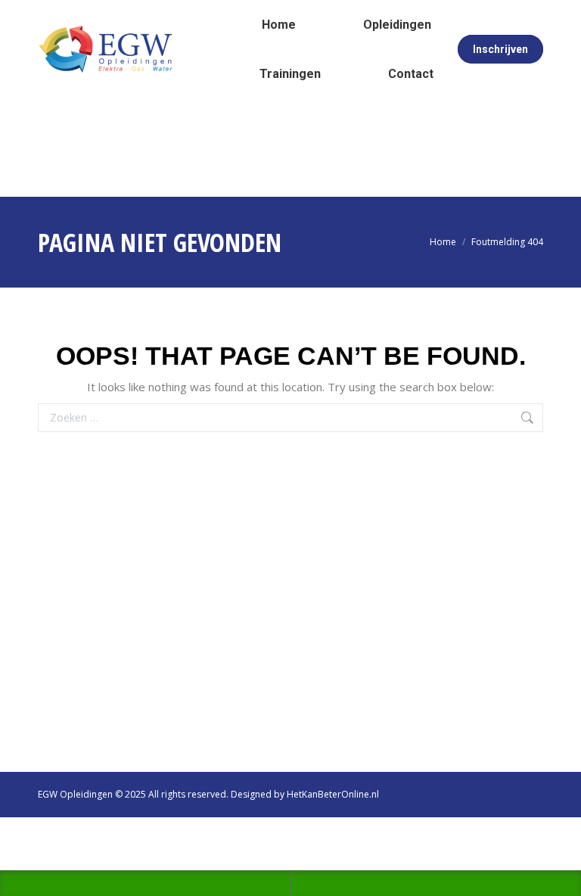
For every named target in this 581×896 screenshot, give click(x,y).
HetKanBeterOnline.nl (333, 794)
